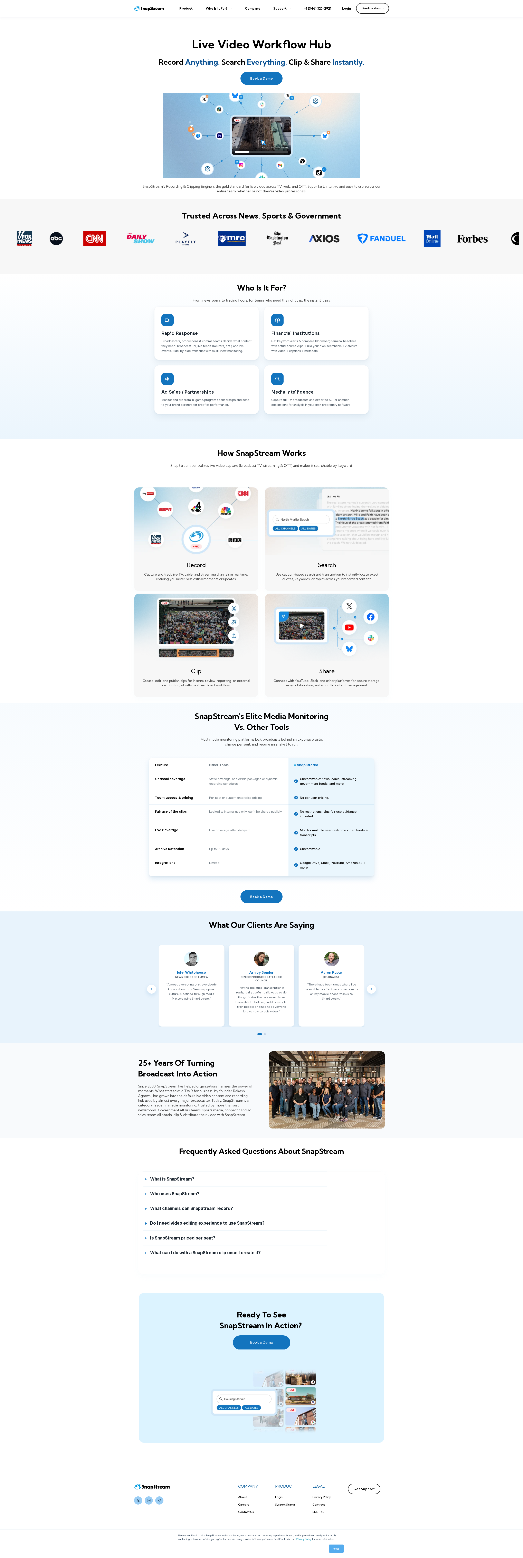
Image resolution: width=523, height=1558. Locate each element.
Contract (319, 1504)
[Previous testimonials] (151, 989)
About (242, 1497)
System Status (285, 1504)
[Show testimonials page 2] (265, 1034)
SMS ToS (318, 1512)
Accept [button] (336, 1548)
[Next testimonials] (371, 989)
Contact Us (246, 1512)
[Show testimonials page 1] (259, 1034)
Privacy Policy (304, 1539)
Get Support (364, 1489)
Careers (243, 1504)
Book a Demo (261, 78)
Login (279, 1497)
